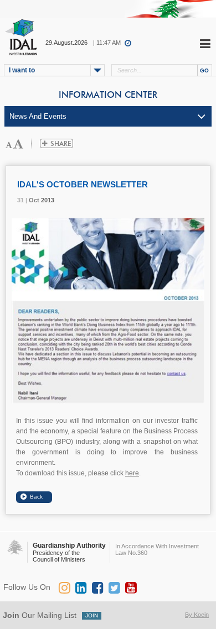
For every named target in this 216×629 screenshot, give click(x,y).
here (132, 473)
